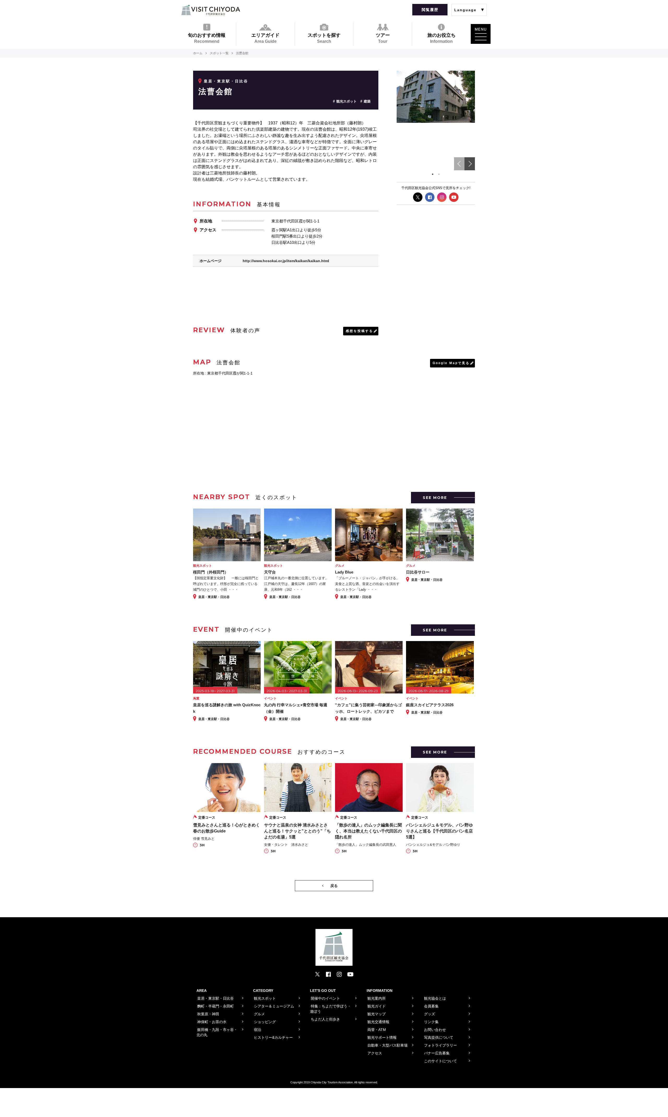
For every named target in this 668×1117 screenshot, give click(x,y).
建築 (367, 101)
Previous (459, 163)
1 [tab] (432, 174)
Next (469, 163)
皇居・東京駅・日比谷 (226, 81)
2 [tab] (439, 174)
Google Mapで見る (451, 363)
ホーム (197, 53)
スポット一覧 (219, 53)
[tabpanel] (436, 97)
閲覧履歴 (430, 10)
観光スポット (346, 101)
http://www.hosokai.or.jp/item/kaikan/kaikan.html (286, 261)
